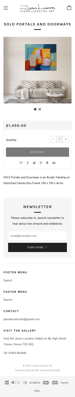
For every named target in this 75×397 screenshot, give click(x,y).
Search (7, 280)
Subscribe (36, 247)
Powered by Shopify (50, 370)
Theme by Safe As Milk (27, 370)
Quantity (11, 140)
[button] (35, 109)
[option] (37, 70)
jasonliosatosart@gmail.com (21, 319)
